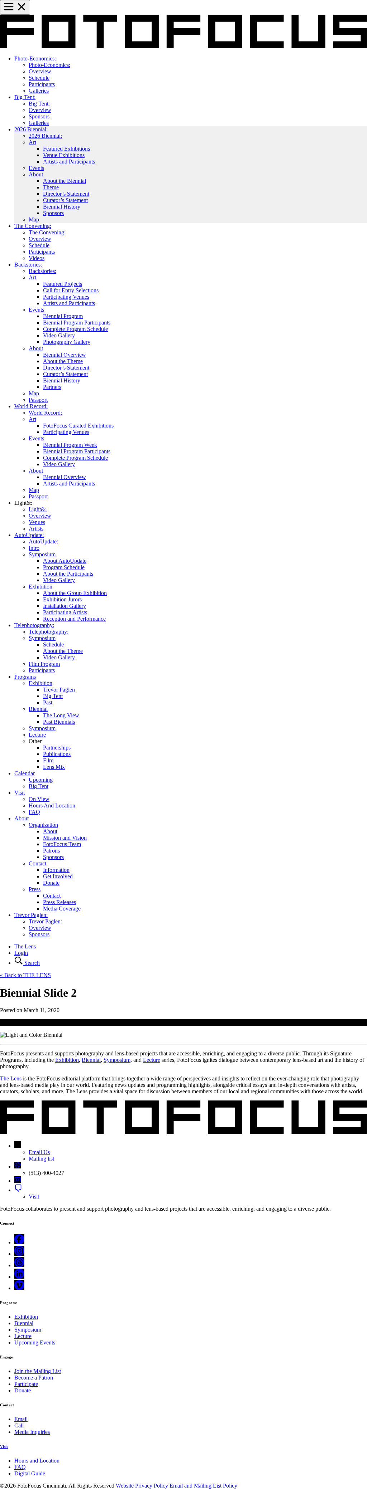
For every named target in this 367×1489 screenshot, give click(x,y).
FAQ (34, 812)
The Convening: (32, 226)
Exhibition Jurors (62, 599)
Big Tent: (24, 97)
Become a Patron (33, 1378)
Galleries (39, 91)
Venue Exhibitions (64, 155)
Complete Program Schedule (75, 329)
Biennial (38, 709)
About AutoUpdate (64, 561)
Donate (51, 883)
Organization (43, 825)
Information (56, 870)
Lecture (37, 735)
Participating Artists (65, 612)
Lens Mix (54, 767)
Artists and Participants (69, 161)
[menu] (15, 7)
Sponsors (39, 116)
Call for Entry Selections (71, 290)
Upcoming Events (34, 1342)
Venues (37, 522)
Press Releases (59, 902)
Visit (19, 793)
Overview (40, 71)
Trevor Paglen (59, 690)
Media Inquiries (32, 1432)
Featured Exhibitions (66, 149)
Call (19, 1425)
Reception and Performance (74, 619)
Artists (36, 529)
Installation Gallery (64, 606)
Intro (34, 548)
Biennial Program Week (70, 445)
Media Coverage (62, 908)
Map (34, 219)
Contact (37, 863)
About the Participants (68, 574)
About (36, 174)
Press (34, 889)
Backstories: (28, 265)
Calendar (24, 773)
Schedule (39, 78)
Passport (38, 400)
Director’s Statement (66, 194)
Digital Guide (29, 1473)
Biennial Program (63, 316)
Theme (51, 187)
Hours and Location (36, 1461)
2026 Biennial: (31, 129)
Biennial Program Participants (76, 322)
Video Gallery (59, 335)
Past (47, 702)
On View (39, 799)
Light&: (38, 509)
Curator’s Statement (65, 200)
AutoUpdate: (29, 535)
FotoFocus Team (62, 844)
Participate (26, 1384)
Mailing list (41, 1159)
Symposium (42, 554)
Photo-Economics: (35, 58)
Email (21, 1419)
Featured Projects (62, 284)
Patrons (51, 851)
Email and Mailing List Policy (203, 1486)
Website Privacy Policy (142, 1486)
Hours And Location (52, 805)
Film (48, 760)
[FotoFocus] (183, 46)
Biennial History (61, 207)
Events (36, 168)
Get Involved (58, 876)
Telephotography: (34, 625)
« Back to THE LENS (25, 975)
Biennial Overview (64, 355)
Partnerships (57, 747)
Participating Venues (66, 297)
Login (21, 953)
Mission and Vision (65, 838)
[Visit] (18, 1190)
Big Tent (53, 696)
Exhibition (40, 587)
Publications (57, 754)
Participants (42, 84)
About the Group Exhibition (75, 593)
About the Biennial (64, 181)
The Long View (61, 715)
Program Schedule (64, 567)
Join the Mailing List (37, 1371)
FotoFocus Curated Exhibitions (78, 426)
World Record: (31, 406)
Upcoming (41, 780)
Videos (36, 258)
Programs (25, 677)
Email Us (39, 1152)
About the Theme (63, 361)
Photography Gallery (66, 342)
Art (32, 142)
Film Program (44, 664)
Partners (52, 387)
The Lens (25, 946)
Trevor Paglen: (31, 915)
